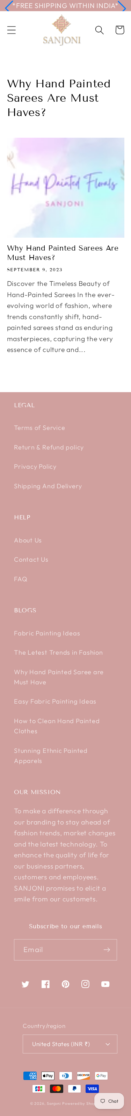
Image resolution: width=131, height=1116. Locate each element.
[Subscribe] (107, 949)
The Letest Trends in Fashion (58, 652)
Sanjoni (54, 1103)
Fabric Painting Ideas (47, 633)
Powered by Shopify (81, 1103)
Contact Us (31, 559)
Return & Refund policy (49, 447)
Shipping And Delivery (48, 486)
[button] (9, 8)
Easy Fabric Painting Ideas (55, 701)
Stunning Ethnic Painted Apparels (51, 756)
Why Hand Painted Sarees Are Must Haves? (63, 253)
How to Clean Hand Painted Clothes (57, 726)
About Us (28, 540)
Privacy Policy (35, 466)
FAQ (20, 579)
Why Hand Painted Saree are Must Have (59, 677)
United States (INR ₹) (61, 1043)
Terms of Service (39, 428)
